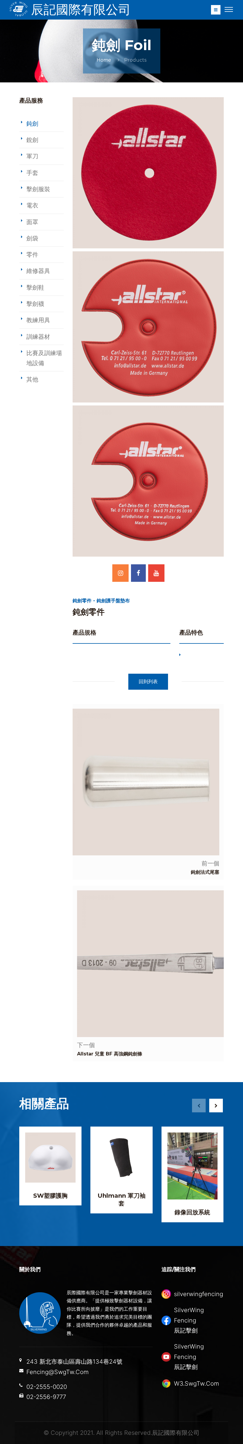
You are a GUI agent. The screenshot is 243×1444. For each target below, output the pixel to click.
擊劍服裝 (38, 189)
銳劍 (32, 139)
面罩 (32, 222)
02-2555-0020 (46, 1386)
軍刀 (32, 156)
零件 (32, 254)
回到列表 (148, 681)
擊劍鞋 (35, 287)
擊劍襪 (35, 303)
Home (104, 60)
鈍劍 (32, 123)
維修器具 (38, 270)
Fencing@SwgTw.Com (57, 1372)
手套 (32, 172)
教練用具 (38, 320)
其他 (32, 379)
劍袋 (32, 238)
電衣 (32, 205)
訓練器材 (38, 336)
